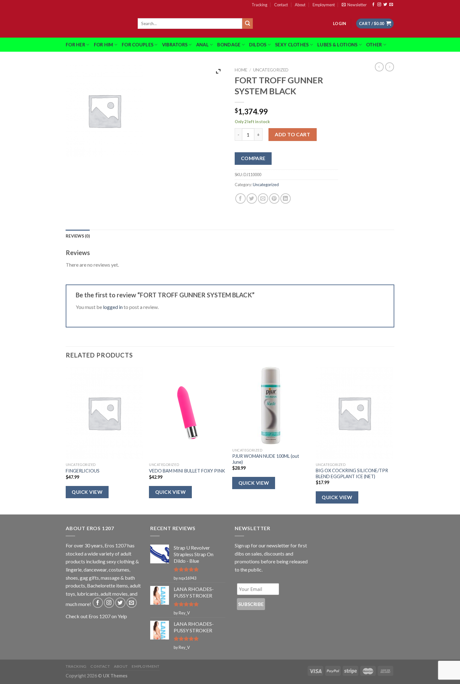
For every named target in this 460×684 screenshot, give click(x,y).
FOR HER (75, 44)
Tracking (259, 4)
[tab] (78, 236)
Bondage (228, 44)
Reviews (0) (78, 235)
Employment (324, 4)
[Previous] (66, 440)
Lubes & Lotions (337, 44)
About (300, 4)
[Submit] (247, 23)
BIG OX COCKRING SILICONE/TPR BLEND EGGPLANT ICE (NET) (352, 473)
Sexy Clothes (292, 44)
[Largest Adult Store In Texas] (97, 23)
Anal (202, 44)
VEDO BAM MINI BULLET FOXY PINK (187, 470)
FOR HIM (103, 44)
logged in (113, 307)
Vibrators (175, 44)
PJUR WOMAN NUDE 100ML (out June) (265, 459)
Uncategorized (271, 69)
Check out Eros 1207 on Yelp (96, 616)
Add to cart (292, 134)
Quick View (87, 492)
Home (241, 69)
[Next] (392, 440)
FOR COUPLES (137, 44)
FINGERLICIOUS (83, 470)
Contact (281, 4)
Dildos (258, 44)
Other (374, 44)
